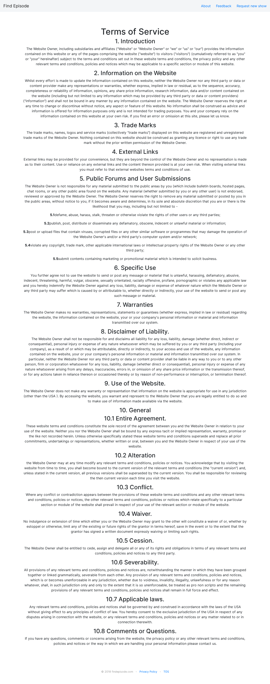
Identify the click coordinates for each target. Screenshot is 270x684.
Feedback (223, 6)
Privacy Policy (148, 671)
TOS (166, 671)
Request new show (252, 6)
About (206, 6)
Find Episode (16, 5)
